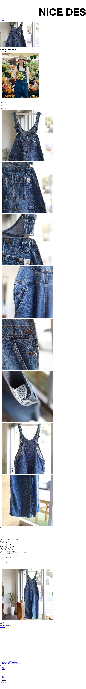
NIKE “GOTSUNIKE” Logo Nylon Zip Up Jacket (10, 660)
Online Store (4, 20)
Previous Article (2, 627)
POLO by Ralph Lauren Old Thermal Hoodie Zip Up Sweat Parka (12, 659)
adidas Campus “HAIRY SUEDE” (7, 661)
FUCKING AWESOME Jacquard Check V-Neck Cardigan (11, 663)
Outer (3, 667)
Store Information (5, 18)
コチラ (12, 625)
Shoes (3, 677)
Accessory (4, 678)
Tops (3, 668)
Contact (3, 19)
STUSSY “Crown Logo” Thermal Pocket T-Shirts (10, 662)
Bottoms (3, 669)
